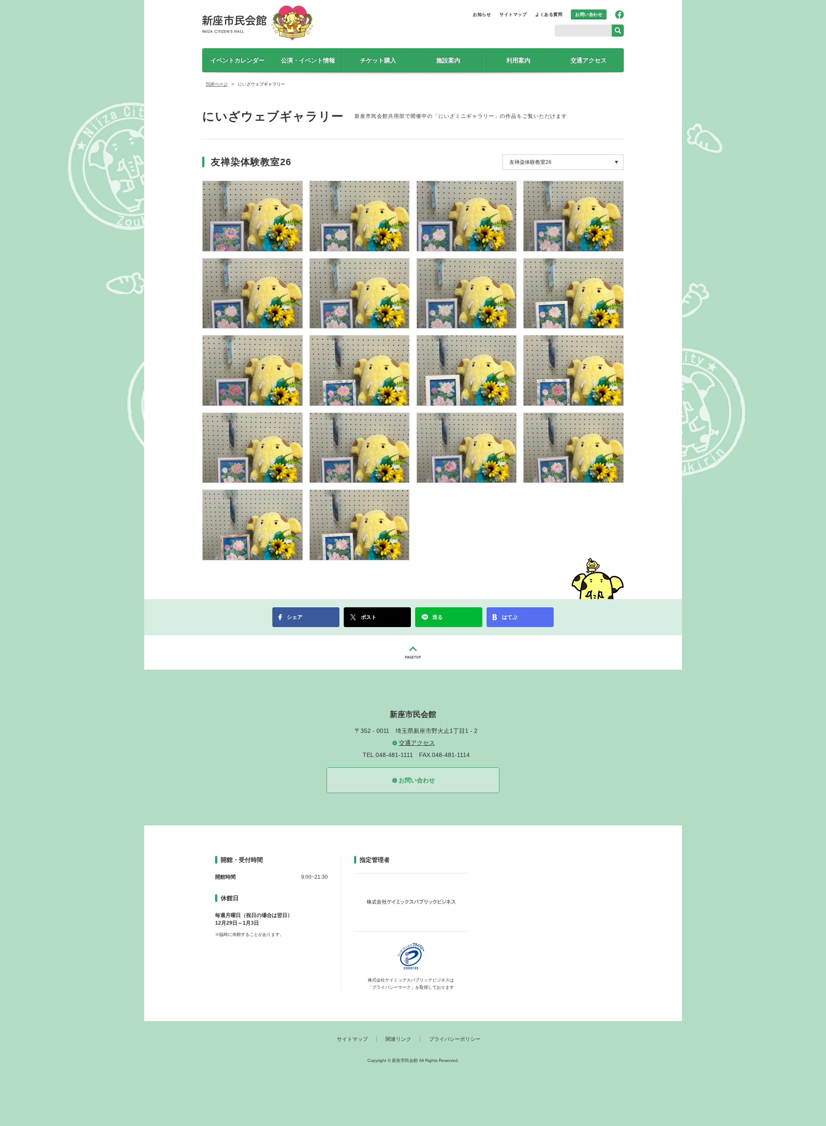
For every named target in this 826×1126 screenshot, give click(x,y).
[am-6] (360, 293)
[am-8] (573, 293)
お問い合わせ (588, 14)
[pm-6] (467, 447)
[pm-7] (573, 447)
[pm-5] (360, 447)
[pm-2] (467, 370)
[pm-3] (573, 370)
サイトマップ (513, 14)
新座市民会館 (262, 22)
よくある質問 (548, 14)
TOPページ (217, 84)
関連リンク (398, 1039)
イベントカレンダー (237, 60)
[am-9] (252, 370)
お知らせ (482, 14)
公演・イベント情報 (308, 60)
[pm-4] (252, 447)
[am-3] (467, 215)
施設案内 (448, 60)
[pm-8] (252, 525)
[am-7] (467, 293)
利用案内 (518, 60)
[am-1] (252, 215)
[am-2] (360, 215)
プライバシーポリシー (455, 1039)
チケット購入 (378, 60)
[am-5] (252, 293)
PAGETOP (413, 652)
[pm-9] (360, 525)
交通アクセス (588, 60)
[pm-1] (360, 370)
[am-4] (573, 215)
